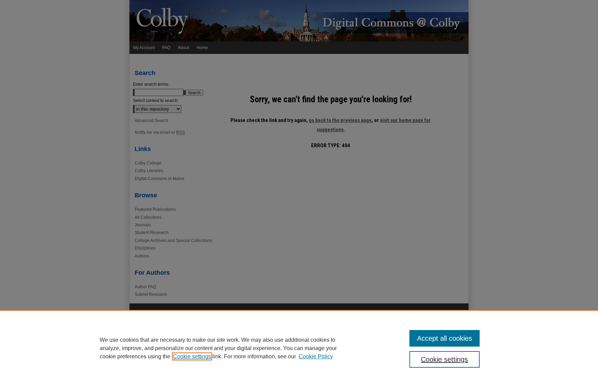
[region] (299, 348)
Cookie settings (192, 356)
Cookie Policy (316, 356)
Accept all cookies (444, 338)
